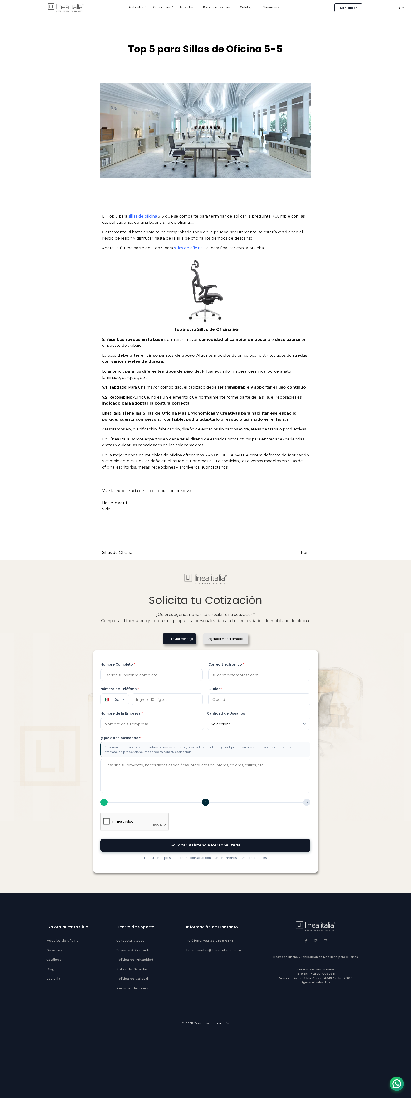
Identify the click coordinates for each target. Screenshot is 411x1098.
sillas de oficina (142, 216)
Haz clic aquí (114, 503)
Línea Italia (111, 413)
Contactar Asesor (131, 940)
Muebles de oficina (62, 940)
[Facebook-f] (306, 941)
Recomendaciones (132, 988)
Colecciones (162, 7)
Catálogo (246, 7)
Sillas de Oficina (117, 552)
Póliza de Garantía (131, 969)
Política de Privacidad (134, 959)
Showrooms (271, 7)
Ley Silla (53, 978)
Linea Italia (221, 1023)
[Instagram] (316, 941)
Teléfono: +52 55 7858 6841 (209, 940)
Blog (50, 969)
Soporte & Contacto (133, 950)
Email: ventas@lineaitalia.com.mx (214, 950)
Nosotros (54, 950)
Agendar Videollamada (225, 639)
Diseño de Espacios (216, 7)
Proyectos (187, 7)
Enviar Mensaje (182, 639)
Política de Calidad (132, 978)
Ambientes (136, 7)
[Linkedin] (325, 941)
